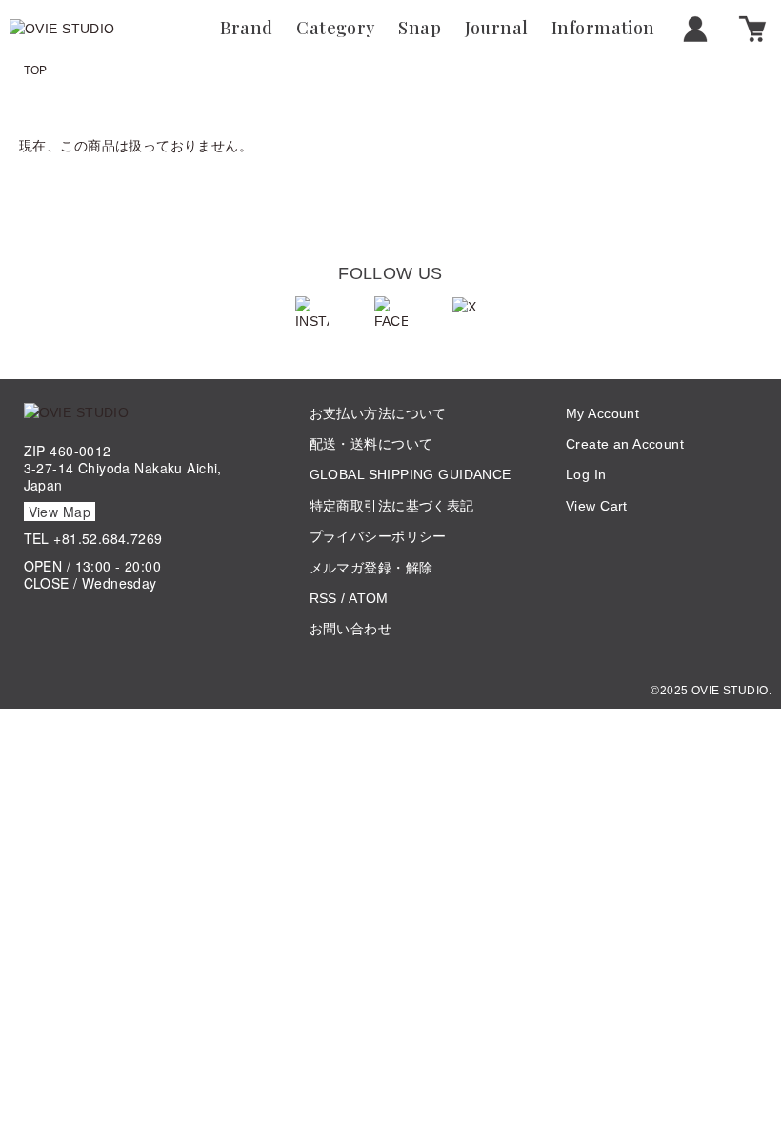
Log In (586, 474)
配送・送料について (371, 444)
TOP (36, 70)
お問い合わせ (351, 628)
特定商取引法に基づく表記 (392, 505)
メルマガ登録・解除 (371, 567)
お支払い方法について (378, 413)
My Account (602, 413)
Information (603, 28)
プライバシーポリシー (378, 536)
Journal (497, 28)
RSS (323, 598)
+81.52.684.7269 (107, 538)
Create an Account (625, 444)
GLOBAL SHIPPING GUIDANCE (410, 474)
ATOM (369, 598)
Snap (419, 28)
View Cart (597, 505)
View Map (59, 511)
